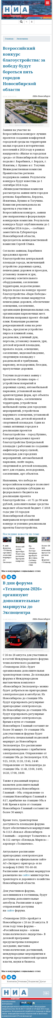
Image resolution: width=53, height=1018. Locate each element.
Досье (43, 981)
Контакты (12, 981)
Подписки (33, 981)
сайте (26, 875)
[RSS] (26, 22)
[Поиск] (21, 22)
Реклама (22, 981)
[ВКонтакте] (31, 22)
